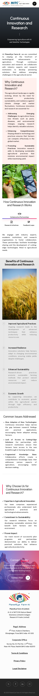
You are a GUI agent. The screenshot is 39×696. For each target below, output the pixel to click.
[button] (34, 4)
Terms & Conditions (19, 653)
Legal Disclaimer (19, 669)
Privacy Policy (19, 661)
